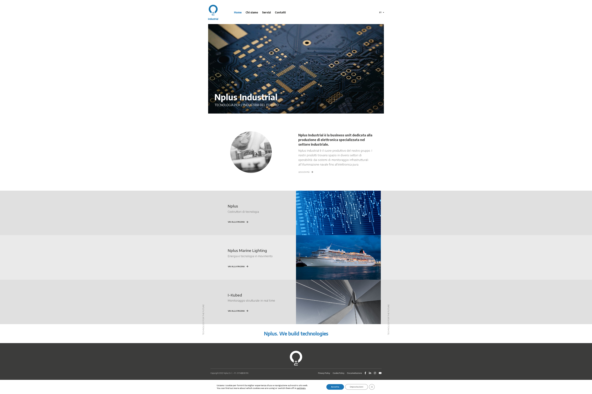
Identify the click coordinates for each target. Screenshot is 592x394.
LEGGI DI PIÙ (304, 172)
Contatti (280, 12)
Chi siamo (252, 12)
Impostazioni (356, 387)
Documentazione (354, 373)
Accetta (335, 387)
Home (238, 12)
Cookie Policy (338, 373)
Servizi (266, 12)
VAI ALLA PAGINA (236, 222)
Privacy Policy (324, 373)
